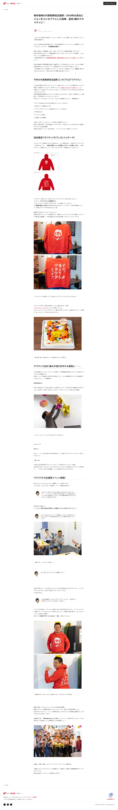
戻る (7, 9)
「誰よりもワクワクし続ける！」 (70, 87)
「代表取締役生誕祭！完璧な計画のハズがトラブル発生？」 (61, 58)
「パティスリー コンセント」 (42, 308)
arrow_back (5, 9)
